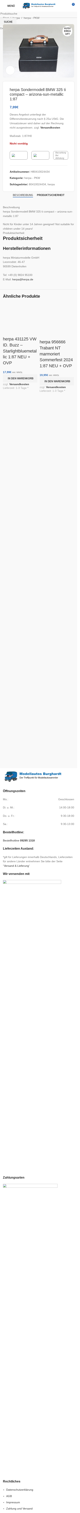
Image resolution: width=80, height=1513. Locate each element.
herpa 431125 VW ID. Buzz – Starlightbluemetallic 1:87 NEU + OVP (20, 351)
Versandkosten (19, 384)
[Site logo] (39, 5)
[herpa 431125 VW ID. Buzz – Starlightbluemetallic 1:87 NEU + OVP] (20, 314)
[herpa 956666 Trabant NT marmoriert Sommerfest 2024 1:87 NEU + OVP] (57, 316)
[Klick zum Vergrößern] (10, 70)
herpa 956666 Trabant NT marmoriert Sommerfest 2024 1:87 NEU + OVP (56, 353)
